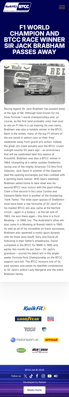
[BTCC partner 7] (51, 339)
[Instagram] (43, 376)
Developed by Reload (34, 382)
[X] (25, 376)
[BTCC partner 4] (29, 329)
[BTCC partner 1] (34, 308)
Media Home (34, 390)
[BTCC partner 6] (24, 339)
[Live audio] (56, 376)
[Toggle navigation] (62, 7)
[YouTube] (50, 376)
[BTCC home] (17, 7)
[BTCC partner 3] (50, 319)
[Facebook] (37, 376)
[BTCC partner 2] (28, 319)
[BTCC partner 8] (21, 350)
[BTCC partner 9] (40, 350)
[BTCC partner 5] (44, 329)
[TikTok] (31, 376)
